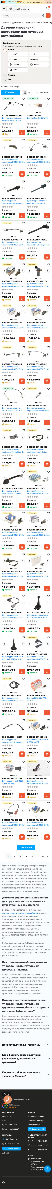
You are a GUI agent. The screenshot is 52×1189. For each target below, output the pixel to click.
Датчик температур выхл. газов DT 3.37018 (12, 409)
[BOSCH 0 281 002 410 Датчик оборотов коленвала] (13, 230)
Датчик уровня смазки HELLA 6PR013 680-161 (37, 616)
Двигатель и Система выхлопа (26, 23)
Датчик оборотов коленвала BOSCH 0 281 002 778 (38, 285)
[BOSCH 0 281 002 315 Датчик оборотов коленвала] (13, 271)
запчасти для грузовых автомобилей (20, 913)
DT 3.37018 (7, 406)
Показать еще (26, 847)
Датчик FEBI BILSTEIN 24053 (37, 699)
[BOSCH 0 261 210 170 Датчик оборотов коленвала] (38, 520)
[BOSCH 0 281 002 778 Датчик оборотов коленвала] (38, 271)
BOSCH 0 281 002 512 (37, 364)
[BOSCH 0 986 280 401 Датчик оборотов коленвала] (13, 561)
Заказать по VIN (38, 1129)
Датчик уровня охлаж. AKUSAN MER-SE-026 (12, 119)
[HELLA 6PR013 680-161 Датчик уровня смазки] (38, 602)
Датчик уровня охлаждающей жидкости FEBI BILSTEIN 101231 (13, 740)
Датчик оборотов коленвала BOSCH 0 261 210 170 (37, 533)
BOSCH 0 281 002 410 (12, 240)
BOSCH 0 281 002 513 (12, 364)
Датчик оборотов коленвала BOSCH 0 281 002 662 (12, 326)
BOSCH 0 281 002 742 (12, 157)
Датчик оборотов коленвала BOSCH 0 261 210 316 (12, 699)
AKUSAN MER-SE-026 (12, 115)
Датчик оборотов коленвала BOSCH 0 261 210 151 (37, 326)
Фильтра (12, 92)
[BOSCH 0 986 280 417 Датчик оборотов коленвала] (38, 810)
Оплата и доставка (32, 2)
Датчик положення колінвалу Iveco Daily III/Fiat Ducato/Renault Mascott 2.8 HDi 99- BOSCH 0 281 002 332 (37, 450)
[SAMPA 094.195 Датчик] (38, 105)
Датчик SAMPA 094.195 (37, 118)
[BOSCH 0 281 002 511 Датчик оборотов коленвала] (38, 147)
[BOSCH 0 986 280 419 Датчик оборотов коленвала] (13, 520)
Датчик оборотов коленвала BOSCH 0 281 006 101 (38, 575)
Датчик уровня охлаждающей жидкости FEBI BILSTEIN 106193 (38, 243)
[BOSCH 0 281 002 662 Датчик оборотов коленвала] (13, 312)
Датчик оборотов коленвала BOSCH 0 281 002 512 (38, 367)
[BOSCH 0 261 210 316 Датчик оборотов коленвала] (13, 685)
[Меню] (4, 8)
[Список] (29, 92)
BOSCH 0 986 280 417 (37, 820)
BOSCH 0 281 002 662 (12, 323)
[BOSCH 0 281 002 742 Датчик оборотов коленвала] (13, 147)
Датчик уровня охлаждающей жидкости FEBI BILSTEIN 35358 (13, 202)
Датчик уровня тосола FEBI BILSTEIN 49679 (37, 202)
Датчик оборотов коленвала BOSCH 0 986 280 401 (13, 575)
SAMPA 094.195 (34, 115)
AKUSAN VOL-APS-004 (12, 488)
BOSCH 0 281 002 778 (37, 281)
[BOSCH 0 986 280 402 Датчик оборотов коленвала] (13, 810)
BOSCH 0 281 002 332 (37, 447)
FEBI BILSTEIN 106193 (37, 240)
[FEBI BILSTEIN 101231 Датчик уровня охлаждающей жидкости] (13, 727)
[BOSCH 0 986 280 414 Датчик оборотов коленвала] (38, 768)
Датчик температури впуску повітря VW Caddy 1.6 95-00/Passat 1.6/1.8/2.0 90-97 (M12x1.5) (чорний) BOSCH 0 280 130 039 (38, 409)
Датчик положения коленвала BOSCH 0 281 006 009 (38, 658)
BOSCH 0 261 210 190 (11, 613)
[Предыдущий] (29, 105)
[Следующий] (47, 105)
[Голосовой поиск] (43, 15)
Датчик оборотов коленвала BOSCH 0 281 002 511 (38, 160)
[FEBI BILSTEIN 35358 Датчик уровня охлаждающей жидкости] (13, 188)
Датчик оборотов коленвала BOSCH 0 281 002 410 (12, 243)
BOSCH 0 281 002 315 (12, 281)
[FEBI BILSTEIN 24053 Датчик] (38, 685)
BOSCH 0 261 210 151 (36, 323)
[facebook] (3, 1182)
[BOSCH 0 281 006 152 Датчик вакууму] (38, 727)
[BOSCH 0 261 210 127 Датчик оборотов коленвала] (38, 478)
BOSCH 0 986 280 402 (12, 820)
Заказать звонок (12, 1149)
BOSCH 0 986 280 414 (37, 779)
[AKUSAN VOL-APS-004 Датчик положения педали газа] (13, 478)
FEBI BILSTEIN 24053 (37, 696)
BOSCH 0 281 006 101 (37, 571)
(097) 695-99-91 (12, 1144)
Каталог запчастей (10, 1129)
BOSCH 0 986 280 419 (12, 530)
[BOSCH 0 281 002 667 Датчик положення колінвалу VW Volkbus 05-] (13, 437)
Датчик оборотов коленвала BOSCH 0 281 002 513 (12, 367)
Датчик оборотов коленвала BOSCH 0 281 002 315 (12, 285)
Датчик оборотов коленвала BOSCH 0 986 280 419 (13, 533)
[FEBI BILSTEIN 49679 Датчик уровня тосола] (38, 188)
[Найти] (48, 15)
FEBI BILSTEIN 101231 (12, 737)
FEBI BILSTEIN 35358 (12, 198)
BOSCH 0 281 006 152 (37, 737)
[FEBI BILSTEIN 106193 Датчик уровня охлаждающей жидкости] (38, 230)
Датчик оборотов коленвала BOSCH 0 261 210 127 (37, 492)
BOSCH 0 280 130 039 (37, 406)
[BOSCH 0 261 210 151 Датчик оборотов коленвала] (38, 312)
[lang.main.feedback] (47, 1169)
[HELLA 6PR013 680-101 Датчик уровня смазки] (13, 644)
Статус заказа (34, 1125)
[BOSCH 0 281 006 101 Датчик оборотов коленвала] (38, 561)
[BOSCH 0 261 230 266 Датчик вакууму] (13, 768)
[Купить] (22, 132)
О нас (4, 1120)
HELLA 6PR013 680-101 (13, 654)
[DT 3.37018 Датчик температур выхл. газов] (13, 395)
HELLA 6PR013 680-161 (38, 613)
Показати (21, 9)
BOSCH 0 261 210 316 (11, 696)
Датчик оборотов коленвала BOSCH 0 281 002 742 (12, 160)
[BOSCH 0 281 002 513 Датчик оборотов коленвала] (13, 354)
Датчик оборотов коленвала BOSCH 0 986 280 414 (38, 782)
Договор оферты (9, 1125)
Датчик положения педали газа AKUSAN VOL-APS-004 (11, 492)
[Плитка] (25, 92)
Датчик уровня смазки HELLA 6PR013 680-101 (12, 658)
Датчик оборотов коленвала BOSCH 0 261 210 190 (12, 616)
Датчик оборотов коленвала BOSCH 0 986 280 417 (38, 823)
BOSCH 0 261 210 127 (36, 488)
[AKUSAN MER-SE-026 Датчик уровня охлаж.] (13, 105)
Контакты (47, 2)
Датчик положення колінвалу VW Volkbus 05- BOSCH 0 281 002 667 (13, 450)
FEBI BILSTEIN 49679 (37, 198)
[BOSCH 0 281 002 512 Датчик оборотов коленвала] (38, 354)
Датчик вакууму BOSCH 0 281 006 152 (38, 740)
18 (43, 856)
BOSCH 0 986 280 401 (12, 571)
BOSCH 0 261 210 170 (36, 530)
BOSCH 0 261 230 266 (12, 779)
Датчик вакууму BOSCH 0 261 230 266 (12, 782)
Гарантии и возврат (36, 1120)
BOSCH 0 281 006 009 (37, 654)
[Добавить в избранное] (23, 98)
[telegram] (3, 1153)
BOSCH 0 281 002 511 (37, 157)
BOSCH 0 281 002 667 (12, 447)
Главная (5, 23)
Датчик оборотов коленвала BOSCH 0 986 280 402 (13, 823)
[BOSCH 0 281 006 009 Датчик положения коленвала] (38, 644)
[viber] (7, 1153)
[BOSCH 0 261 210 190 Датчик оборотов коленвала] (13, 602)
